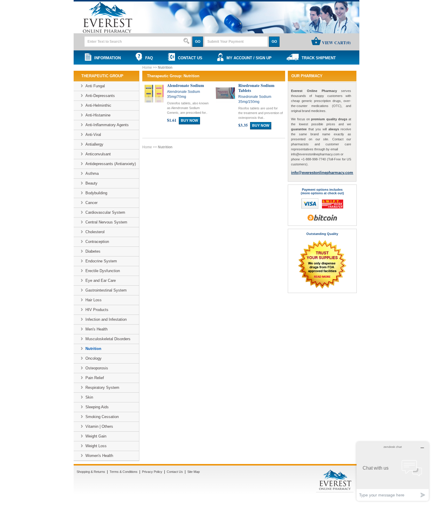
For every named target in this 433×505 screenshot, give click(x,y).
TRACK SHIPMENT (317, 58)
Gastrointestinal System (106, 290)
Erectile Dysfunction (102, 271)
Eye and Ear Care (100, 280)
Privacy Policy (152, 471)
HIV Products (96, 309)
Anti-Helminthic (98, 105)
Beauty (91, 183)
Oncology (93, 358)
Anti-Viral (93, 134)
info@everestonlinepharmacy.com (322, 172)
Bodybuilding (96, 193)
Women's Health (99, 455)
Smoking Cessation (102, 416)
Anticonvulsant (98, 154)
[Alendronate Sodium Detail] (154, 101)
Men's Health (96, 329)
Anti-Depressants (100, 95)
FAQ (148, 58)
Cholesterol (95, 232)
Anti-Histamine (97, 115)
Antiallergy (94, 144)
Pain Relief (94, 378)
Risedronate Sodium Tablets (256, 87)
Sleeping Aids (97, 407)
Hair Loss (93, 300)
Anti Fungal (95, 86)
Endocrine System (101, 261)
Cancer (91, 202)
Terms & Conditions (124, 471)
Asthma (92, 173)
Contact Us (175, 471)
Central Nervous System (106, 222)
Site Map (193, 471)
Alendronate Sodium (185, 85)
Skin (89, 397)
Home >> (150, 67)
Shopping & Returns (91, 471)
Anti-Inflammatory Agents (107, 125)
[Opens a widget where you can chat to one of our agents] (392, 471)
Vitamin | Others (99, 426)
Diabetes (92, 251)
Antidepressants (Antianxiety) (110, 164)
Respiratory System (102, 387)
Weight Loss (96, 446)
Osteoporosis (96, 368)
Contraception (97, 241)
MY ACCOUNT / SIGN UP (248, 58)
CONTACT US (189, 58)
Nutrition (93, 348)
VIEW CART (336, 43)
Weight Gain (95, 436)
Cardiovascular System (105, 212)
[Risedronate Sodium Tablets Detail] (225, 101)
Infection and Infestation (106, 319)
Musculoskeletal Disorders (107, 339)
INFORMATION (106, 58)
